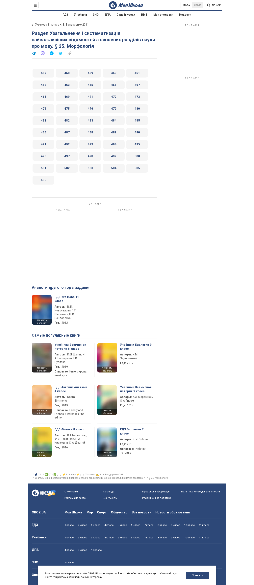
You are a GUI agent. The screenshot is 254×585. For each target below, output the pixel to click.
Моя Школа (73, 512)
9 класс (175, 525)
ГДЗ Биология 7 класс (131, 431)
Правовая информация (156, 491)
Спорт (102, 512)
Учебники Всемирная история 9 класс (136, 389)
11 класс (204, 525)
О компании (71, 491)
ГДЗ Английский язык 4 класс (71, 389)
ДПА (108, 14)
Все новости (141, 512)
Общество (119, 512)
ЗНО (96, 14)
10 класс (189, 525)
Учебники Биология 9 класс (136, 346)
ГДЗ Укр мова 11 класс (67, 299)
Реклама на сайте (75, 497)
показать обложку (42, 321)
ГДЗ (65, 14)
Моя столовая (163, 14)
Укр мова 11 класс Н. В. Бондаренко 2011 (62, 24)
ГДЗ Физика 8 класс (70, 429)
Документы (110, 497)
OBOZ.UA (39, 512)
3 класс (95, 525)
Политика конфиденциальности (200, 491)
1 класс (69, 525)
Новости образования (172, 512)
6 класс (135, 525)
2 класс (82, 525)
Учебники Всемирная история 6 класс (70, 346)
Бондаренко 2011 (115, 474)
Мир (90, 512)
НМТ (144, 14)
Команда (108, 491)
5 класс (122, 525)
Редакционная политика (156, 497)
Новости (185, 14)
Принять (197, 575)
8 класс (162, 525)
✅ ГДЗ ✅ (50, 474)
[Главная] (37, 474)
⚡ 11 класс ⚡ (70, 474)
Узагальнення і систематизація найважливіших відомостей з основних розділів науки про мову (89, 478)
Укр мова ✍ (92, 474)
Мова (186, 5)
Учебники (80, 14)
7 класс (148, 525)
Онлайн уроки (125, 14)
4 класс (109, 525)
